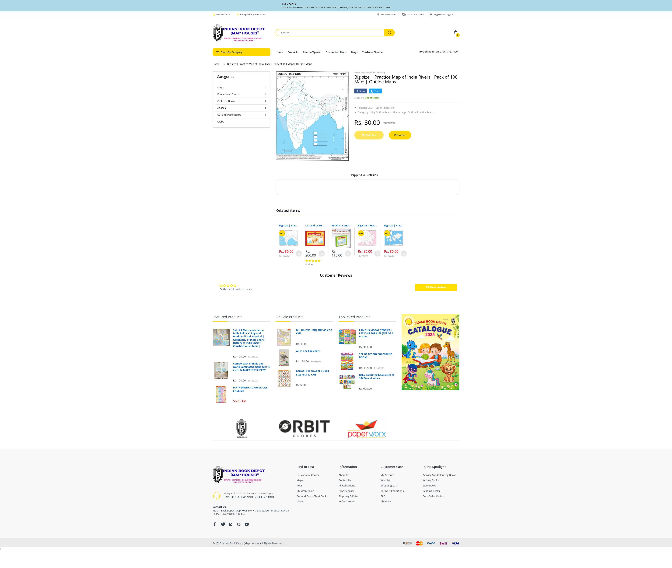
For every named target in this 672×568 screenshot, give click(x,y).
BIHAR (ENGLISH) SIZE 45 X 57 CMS (314, 332)
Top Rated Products (354, 316)
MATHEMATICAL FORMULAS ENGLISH (250, 389)
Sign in (450, 14)
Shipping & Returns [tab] (363, 175)
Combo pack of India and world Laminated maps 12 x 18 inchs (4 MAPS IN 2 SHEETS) (251, 366)
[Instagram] (231, 524)
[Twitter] (223, 524)
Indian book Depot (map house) (369, 72)
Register (438, 14)
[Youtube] (247, 524)
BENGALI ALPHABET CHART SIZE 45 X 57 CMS (312, 373)
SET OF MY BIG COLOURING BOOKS (375, 356)
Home (216, 64)
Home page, (400, 112)
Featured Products (227, 316)
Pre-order (400, 135)
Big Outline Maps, (381, 112)
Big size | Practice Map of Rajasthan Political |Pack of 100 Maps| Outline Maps (367, 225)
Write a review (436, 287)
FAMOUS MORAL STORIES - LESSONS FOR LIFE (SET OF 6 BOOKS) (376, 333)
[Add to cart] (299, 253)
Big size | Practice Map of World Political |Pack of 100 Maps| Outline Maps (393, 225)
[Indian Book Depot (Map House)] (239, 32)
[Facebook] (214, 524)
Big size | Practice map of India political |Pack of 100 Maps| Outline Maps (288, 225)
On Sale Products (289, 316)
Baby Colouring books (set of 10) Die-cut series (376, 376)
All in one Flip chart (308, 351)
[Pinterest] (239, 524)
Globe (220, 121)
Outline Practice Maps (421, 112)
